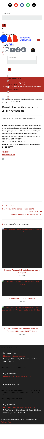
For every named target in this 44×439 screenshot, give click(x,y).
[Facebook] (18, 49)
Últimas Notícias (29, 118)
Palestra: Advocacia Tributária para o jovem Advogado (22, 271)
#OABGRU (6, 152)
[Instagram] (7, 49)
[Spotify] (23, 49)
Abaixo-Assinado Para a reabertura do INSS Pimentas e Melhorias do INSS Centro (22, 330)
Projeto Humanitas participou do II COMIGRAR (26, 86)
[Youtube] (12, 49)
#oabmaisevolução (8, 155)
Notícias (18, 118)
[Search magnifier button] (4, 25)
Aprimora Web (6, 422)
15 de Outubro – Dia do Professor (21, 298)
